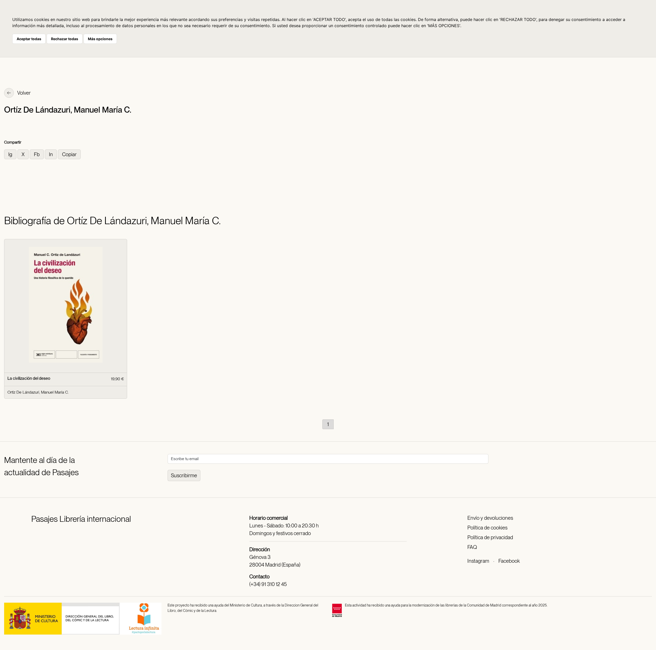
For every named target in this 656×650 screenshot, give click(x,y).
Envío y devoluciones (490, 518)
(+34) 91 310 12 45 (268, 584)
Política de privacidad (490, 537)
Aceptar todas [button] (29, 39)
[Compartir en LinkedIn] (51, 153)
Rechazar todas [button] (64, 39)
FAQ (472, 547)
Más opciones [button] (100, 39)
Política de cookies (487, 528)
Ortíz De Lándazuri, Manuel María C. (38, 392)
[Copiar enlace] (69, 153)
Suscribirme (184, 475)
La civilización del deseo (28, 378)
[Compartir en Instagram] (10, 153)
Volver (23, 93)
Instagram (478, 561)
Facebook (509, 561)
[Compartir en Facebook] (37, 153)
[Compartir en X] (23, 153)
